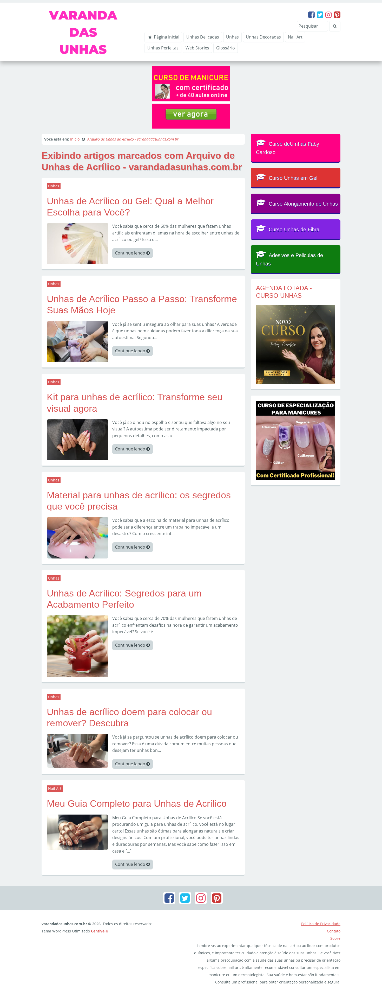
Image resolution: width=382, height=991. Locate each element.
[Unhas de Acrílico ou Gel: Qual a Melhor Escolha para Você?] (77, 243)
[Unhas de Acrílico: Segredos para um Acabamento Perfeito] (77, 646)
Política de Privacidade (320, 923)
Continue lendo (130, 253)
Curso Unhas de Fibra (294, 229)
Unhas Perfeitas (163, 48)
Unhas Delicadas (202, 37)
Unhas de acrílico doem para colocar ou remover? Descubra (129, 717)
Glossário (225, 48)
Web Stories (197, 48)
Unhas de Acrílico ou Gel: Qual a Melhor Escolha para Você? (130, 207)
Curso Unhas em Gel (293, 178)
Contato (333, 931)
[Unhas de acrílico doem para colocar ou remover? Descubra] (77, 750)
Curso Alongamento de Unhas (303, 204)
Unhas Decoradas (263, 37)
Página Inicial (166, 37)
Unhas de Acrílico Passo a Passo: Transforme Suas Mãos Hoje (142, 304)
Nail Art (295, 37)
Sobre (335, 938)
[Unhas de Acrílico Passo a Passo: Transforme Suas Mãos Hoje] (77, 341)
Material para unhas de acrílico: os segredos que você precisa (139, 501)
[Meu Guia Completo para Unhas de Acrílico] (77, 832)
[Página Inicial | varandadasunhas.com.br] (89, 31)
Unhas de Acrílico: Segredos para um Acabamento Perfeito (124, 599)
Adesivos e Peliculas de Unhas (289, 259)
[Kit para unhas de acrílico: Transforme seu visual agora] (77, 439)
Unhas (232, 37)
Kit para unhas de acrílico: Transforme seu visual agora (134, 403)
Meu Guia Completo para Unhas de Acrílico (137, 803)
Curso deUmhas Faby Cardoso (287, 148)
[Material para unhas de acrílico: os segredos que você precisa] (77, 537)
